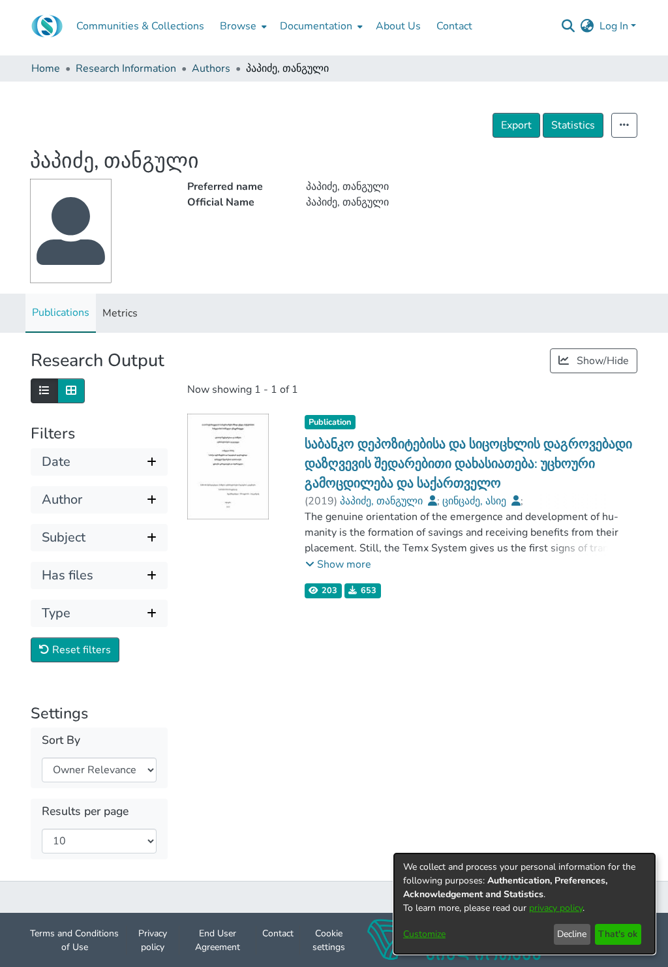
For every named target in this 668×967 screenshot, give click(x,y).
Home (45, 68)
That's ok (617, 934)
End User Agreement (217, 940)
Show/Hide (601, 361)
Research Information (126, 68)
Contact (278, 933)
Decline (571, 934)
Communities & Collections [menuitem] (140, 26)
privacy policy (556, 908)
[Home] (47, 26)
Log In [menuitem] (614, 26)
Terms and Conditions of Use (74, 940)
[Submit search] (568, 26)
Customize (424, 934)
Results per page (85, 811)
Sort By (61, 740)
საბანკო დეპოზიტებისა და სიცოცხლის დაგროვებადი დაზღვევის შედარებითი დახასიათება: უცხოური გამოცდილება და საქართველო (468, 463)
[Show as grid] (71, 390)
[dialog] (524, 903)
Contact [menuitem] (454, 26)
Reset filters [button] (80, 650)
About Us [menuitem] (398, 26)
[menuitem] (242, 26)
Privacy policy (152, 940)
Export (516, 125)
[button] (338, 564)
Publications (60, 312)
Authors (211, 68)
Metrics (120, 313)
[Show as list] (44, 390)
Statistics (573, 125)
